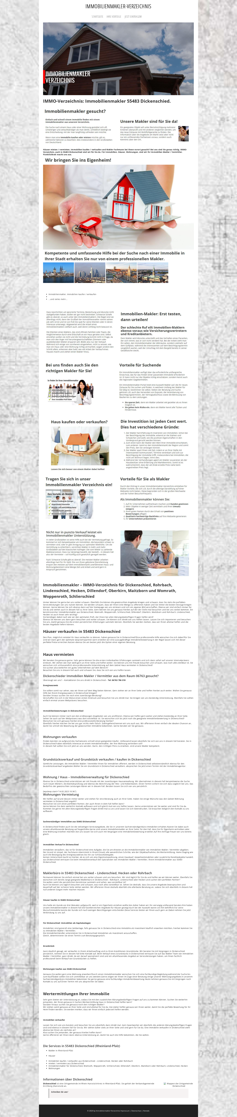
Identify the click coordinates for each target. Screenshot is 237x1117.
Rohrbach (171, 612)
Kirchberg (47, 1086)
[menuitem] (99, 17)
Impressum (125, 1111)
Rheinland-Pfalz (65, 1050)
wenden (87, 746)
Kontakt (146, 1111)
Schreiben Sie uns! (59, 1092)
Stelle (144, 609)
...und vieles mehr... (58, 299)
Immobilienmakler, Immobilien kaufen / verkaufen (72, 294)
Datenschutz (136, 1111)
